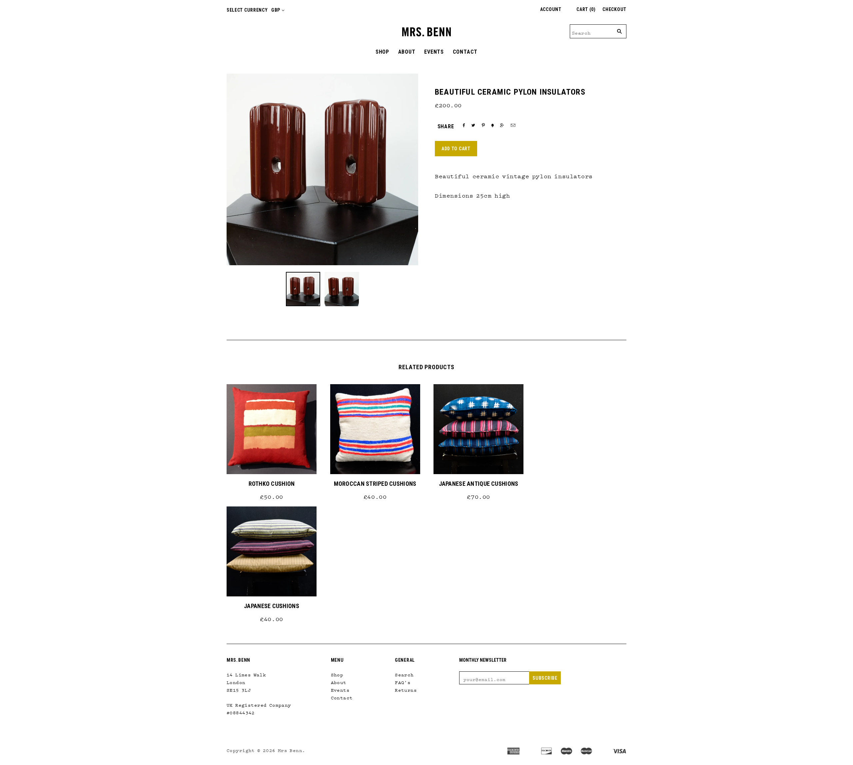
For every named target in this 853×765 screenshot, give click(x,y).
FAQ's (403, 681)
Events (434, 52)
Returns (406, 688)
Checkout (614, 9)
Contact (465, 52)
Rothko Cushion (272, 483)
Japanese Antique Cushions (478, 483)
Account (550, 9)
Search (404, 673)
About (407, 52)
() (586, 9)
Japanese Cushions (271, 605)
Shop (382, 52)
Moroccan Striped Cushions (375, 483)
